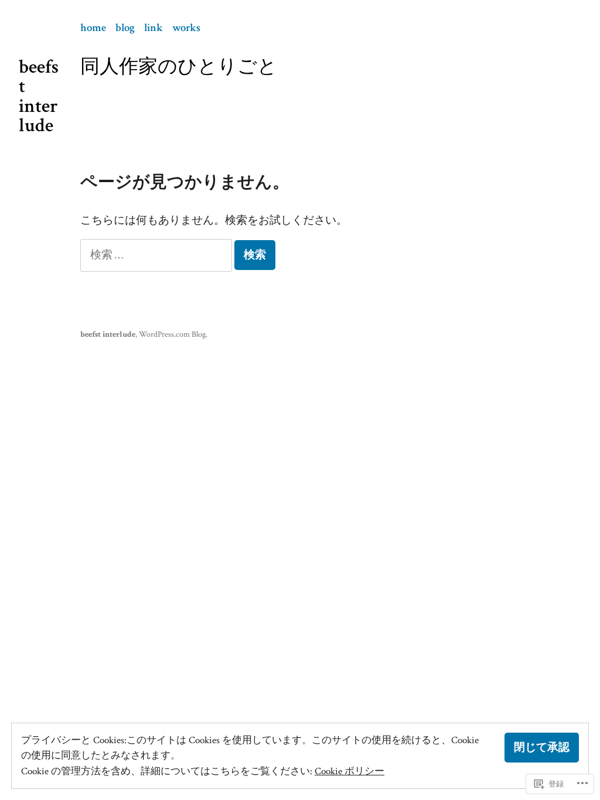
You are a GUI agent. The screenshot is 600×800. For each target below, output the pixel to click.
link (153, 27)
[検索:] (157, 255)
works (186, 27)
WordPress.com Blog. (173, 334)
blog (125, 27)
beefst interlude (39, 96)
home (93, 27)
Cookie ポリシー (349, 771)
